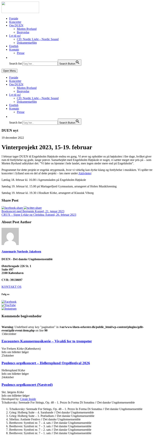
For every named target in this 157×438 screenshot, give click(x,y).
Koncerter (15, 22)
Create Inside (28, 399)
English (13, 46)
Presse (21, 53)
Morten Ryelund (27, 28)
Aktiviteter (84, 173)
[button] (11, 57)
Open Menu (9, 70)
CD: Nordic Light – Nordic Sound (38, 39)
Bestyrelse (23, 32)
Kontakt (14, 49)
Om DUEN (16, 25)
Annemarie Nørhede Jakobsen (21, 251)
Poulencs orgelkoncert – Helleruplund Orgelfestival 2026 (46, 363)
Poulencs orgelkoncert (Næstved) (27, 385)
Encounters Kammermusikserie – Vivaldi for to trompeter (47, 341)
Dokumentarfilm (27, 42)
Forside (13, 18)
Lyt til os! (15, 35)
